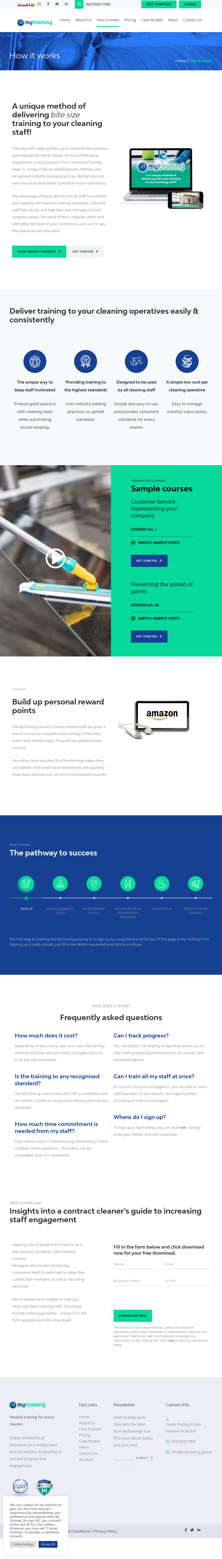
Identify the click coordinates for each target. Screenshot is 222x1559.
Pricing (130, 20)
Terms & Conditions (73, 1531)
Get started (82, 251)
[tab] (26, 892)
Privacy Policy (105, 1531)
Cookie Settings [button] (23, 1544)
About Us (83, 20)
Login (190, 4)
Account (86, 1459)
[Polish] (24, 5)
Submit (142, 1457)
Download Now (133, 1315)
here (182, 1127)
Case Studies (152, 20)
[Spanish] (32, 5)
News (173, 20)
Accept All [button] (48, 1544)
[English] (19, 5)
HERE (205, 939)
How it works (108, 20)
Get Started (159, 4)
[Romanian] (28, 5)
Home (65, 20)
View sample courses (36, 251)
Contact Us (192, 20)
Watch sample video (158, 542)
